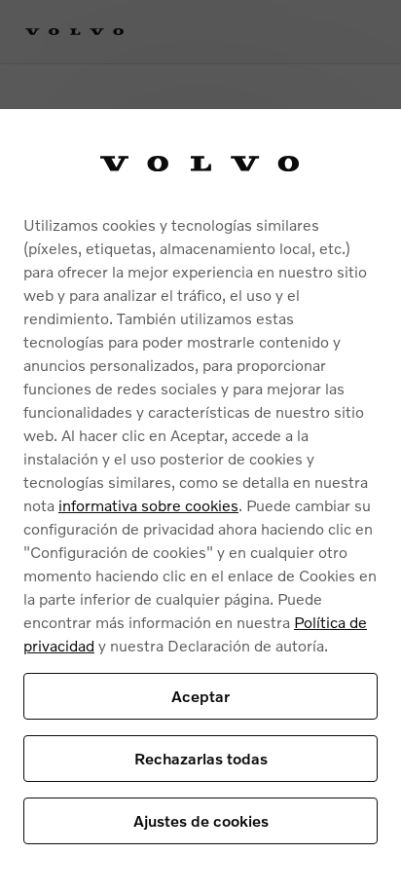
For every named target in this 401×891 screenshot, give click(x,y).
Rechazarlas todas (201, 758)
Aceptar (200, 696)
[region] (200, 500)
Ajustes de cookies (201, 820)
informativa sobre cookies (148, 505)
